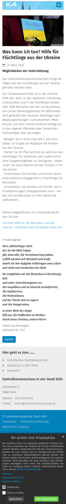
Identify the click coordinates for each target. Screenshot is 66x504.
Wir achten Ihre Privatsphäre (33, 438)
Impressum (7, 474)
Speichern (16, 499)
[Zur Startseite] (33, 6)
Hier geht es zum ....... (18, 352)
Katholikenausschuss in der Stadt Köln (32, 379)
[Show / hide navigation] (58, 4)
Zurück (9, 339)
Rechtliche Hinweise (11, 481)
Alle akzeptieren (46, 499)
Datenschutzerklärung (28, 469)
